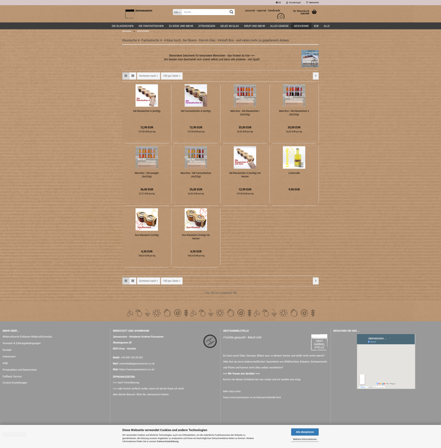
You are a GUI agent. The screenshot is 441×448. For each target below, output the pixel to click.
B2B (316, 26)
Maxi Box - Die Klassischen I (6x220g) (245, 113)
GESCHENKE (301, 26)
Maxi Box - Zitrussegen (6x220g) (147, 175)
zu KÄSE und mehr (181, 26)
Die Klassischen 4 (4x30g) (147, 111)
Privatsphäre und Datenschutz (20, 369)
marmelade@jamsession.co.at (136, 363)
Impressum (9, 356)
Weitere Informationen (305, 439)
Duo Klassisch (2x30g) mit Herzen (196, 237)
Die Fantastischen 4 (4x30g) (196, 111)
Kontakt (7, 350)
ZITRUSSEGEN (206, 26)
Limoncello (294, 173)
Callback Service (12, 376)
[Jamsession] (145, 13)
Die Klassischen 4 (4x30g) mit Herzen (245, 175)
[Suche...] (231, 12)
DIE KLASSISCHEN (123, 26)
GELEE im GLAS (229, 26)
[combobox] (148, 75)
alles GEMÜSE (279, 26)
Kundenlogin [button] (294, 2)
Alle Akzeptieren (305, 432)
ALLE (327, 26)
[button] (278, 2)
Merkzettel (313, 2)
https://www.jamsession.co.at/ (137, 369)
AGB (5, 363)
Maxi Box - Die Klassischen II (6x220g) (294, 113)
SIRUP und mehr (254, 26)
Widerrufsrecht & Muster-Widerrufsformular (27, 336)
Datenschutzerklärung (167, 441)
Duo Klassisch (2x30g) (147, 235)
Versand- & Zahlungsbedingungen (22, 343)
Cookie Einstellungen (15, 382)
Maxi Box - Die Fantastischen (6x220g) (196, 175)
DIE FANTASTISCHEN (151, 26)
